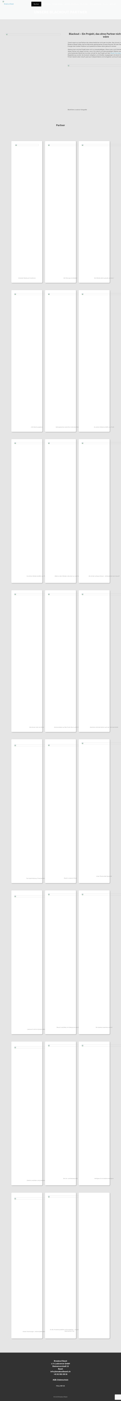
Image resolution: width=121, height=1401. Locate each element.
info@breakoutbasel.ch (60, 1371)
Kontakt (105, 4)
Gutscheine (47, 4)
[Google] (60, 1389)
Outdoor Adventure (71, 4)
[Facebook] (55, 1389)
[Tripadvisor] (70, 1389)
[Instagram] (50, 1389)
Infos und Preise (95, 4)
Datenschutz (62, 1380)
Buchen (36, 4)
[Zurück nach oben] (113, 1393)
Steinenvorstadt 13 (60, 1366)
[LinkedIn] (65, 1389)
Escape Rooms (58, 4)
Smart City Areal (115, 53)
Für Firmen (84, 4)
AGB (55, 1380)
